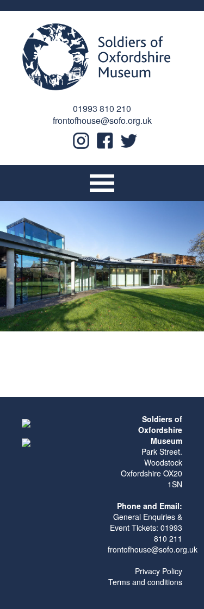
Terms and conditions (145, 581)
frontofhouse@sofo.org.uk (102, 120)
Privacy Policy (158, 571)
